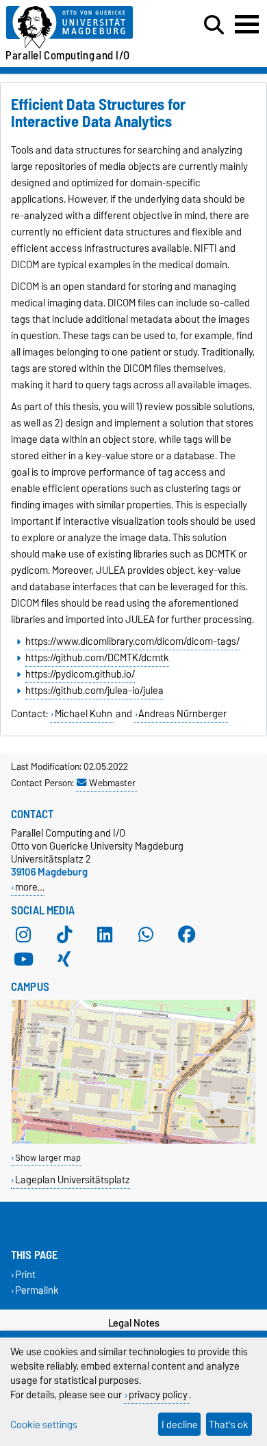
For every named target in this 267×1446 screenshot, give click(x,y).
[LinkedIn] (104, 935)
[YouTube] (23, 959)
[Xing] (64, 959)
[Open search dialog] (214, 25)
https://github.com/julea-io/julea (94, 690)
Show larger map (48, 1158)
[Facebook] (187, 935)
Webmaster (112, 783)
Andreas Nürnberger (182, 714)
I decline (180, 1424)
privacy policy (158, 1394)
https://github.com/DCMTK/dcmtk (97, 658)
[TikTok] (64, 935)
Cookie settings (43, 1424)
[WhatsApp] (146, 935)
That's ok (229, 1424)
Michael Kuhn (83, 714)
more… (29, 886)
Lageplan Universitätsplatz (72, 1179)
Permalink (37, 1291)
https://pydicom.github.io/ (80, 674)
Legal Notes (134, 1323)
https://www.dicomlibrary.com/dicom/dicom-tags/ (132, 641)
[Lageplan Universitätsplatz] (133, 1140)
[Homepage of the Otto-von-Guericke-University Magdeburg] (82, 27)
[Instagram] (23, 935)
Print (25, 1275)
